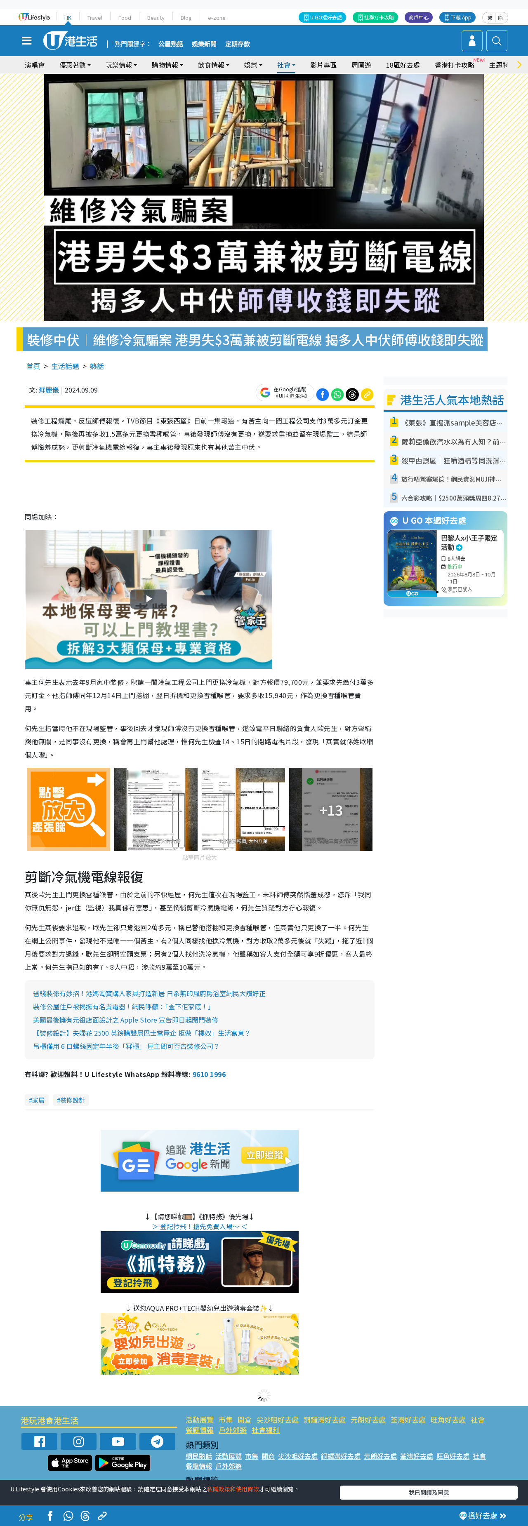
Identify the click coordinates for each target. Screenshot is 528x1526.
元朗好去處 (368, 1419)
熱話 (97, 366)
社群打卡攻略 (379, 17)
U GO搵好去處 (326, 17)
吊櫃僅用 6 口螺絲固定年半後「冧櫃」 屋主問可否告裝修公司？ (126, 1046)
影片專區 (323, 65)
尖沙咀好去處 (278, 1419)
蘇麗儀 (49, 390)
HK (67, 17)
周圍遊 (361, 65)
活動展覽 (200, 1419)
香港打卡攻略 (454, 65)
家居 (38, 1100)
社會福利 (266, 1430)
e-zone (217, 17)
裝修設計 (72, 1100)
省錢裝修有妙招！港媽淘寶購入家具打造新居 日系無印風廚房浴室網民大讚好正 (149, 993)
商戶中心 (419, 17)
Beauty (156, 17)
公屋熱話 (170, 44)
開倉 (245, 1419)
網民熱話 (199, 1456)
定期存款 (237, 44)
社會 (478, 1419)
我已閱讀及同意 (429, 1492)
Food (124, 17)
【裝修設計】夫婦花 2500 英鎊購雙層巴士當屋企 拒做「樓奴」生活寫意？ (142, 1033)
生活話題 (65, 366)
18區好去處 (403, 65)
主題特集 (502, 65)
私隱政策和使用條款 (233, 1489)
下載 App (461, 17)
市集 (226, 1419)
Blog (186, 17)
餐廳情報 (200, 1430)
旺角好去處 (448, 1419)
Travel (94, 17)
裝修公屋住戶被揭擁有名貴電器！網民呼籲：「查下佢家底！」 (123, 1006)
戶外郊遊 (233, 1430)
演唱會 (35, 65)
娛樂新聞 (204, 44)
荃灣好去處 (408, 1419)
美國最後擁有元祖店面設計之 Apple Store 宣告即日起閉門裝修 (125, 1020)
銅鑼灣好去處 (325, 1419)
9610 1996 (209, 1074)
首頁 (33, 366)
